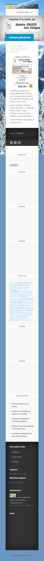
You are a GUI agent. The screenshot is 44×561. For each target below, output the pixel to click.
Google (11, 142)
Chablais (19, 289)
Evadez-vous (17, 457)
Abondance (25, 282)
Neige (23, 305)
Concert (28, 291)
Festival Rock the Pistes (25, 295)
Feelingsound (19, 293)
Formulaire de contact (18, 474)
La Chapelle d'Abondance (21, 300)
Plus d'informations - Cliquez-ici (22, 505)
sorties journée (21, 314)
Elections (12, 293)
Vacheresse (20, 316)
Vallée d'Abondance (18, 319)
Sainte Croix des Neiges (23, 310)
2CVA (15, 283)
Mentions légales (16, 482)
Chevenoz (25, 288)
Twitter (19, 142)
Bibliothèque (13, 289)
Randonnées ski (26, 307)
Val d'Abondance (19, 317)
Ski (11, 312)
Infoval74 (15, 462)
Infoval (13, 51)
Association (26, 287)
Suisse (29, 314)
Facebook (15, 142)
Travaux (12, 316)
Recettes (12, 309)
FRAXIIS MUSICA (14, 297)
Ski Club (16, 312)
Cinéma (22, 292)
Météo (19, 305)
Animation (14, 285)
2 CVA (11, 283)
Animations (25, 285)
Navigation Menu (23, 12)
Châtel (14, 291)
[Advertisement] (21, 189)
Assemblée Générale (16, 287)
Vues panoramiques (27, 320)
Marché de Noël (26, 304)
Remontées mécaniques (24, 309)
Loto (16, 304)
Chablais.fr (16, 452)
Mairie (20, 304)
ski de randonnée (25, 312)
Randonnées (17, 307)
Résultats (12, 310)
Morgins (13, 305)
